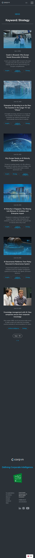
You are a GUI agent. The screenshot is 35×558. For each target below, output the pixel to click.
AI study (8, 498)
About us (8, 497)
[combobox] (29, 556)
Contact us (8, 500)
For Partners (9, 495)
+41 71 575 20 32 (22, 501)
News (7, 502)
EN (31, 556)
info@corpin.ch (22, 499)
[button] (26, 3)
